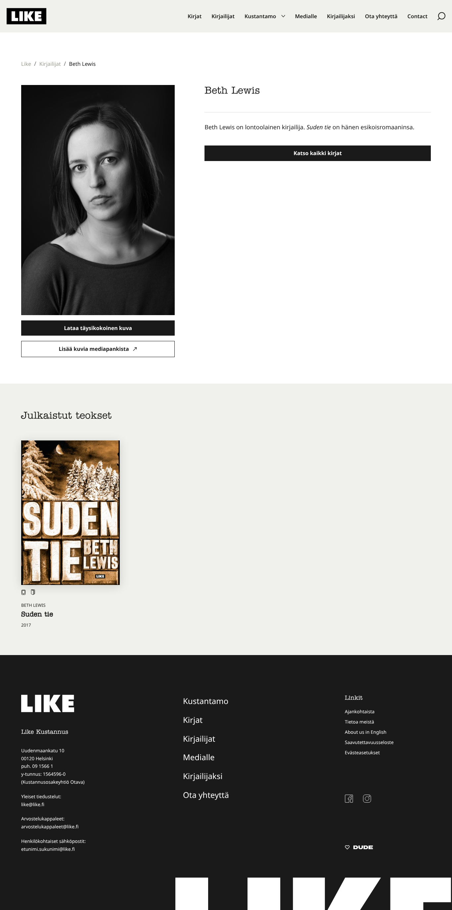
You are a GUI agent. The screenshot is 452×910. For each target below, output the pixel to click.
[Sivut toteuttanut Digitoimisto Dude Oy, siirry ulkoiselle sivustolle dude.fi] (359, 848)
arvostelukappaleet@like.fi (49, 827)
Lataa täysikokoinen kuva (98, 328)
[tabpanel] (317, 127)
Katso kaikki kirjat (318, 153)
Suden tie (37, 615)
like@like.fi (32, 805)
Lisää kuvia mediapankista (94, 348)
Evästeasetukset (362, 753)
